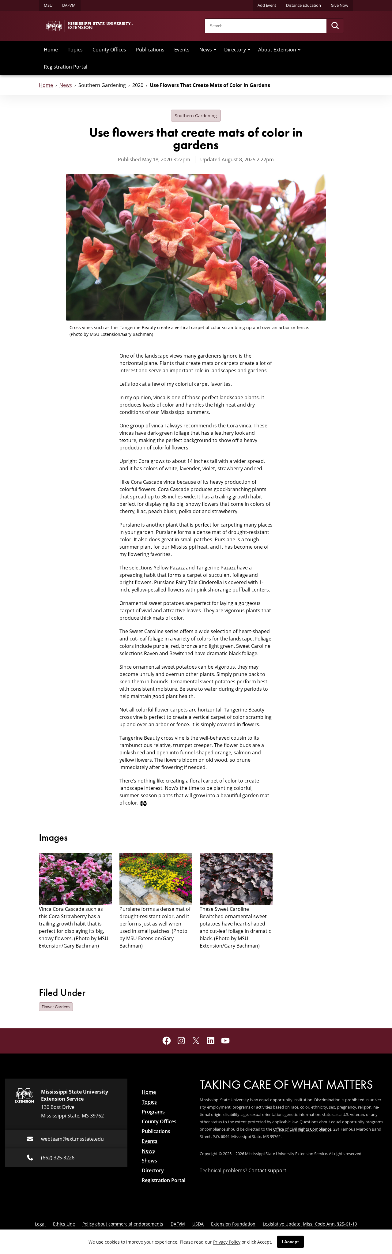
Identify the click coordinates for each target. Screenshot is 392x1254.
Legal (40, 1224)
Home (51, 49)
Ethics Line (64, 1224)
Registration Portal (65, 66)
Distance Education (303, 5)
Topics (75, 49)
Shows (149, 1160)
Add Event (267, 5)
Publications (150, 49)
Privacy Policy (226, 1242)
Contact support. (268, 1170)
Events (182, 49)
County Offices (109, 49)
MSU (48, 5)
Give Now (339, 5)
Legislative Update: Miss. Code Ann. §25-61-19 (310, 1224)
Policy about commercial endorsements (122, 1224)
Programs (153, 1111)
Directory (235, 49)
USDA (198, 1224)
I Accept (290, 1241)
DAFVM (69, 5)
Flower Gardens (56, 1006)
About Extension (277, 49)
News (205, 49)
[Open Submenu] (215, 49)
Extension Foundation (233, 1224)
